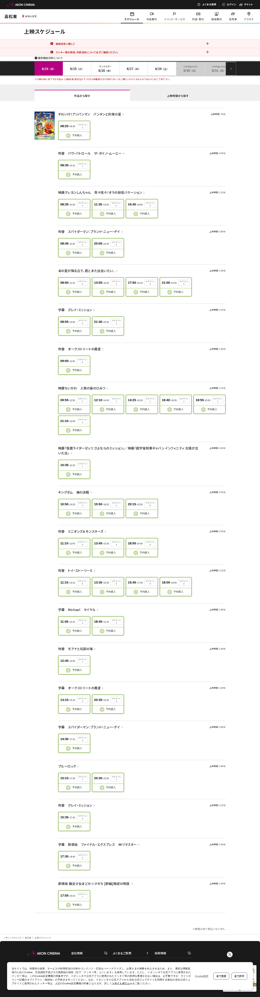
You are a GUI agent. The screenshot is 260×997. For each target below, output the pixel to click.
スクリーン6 (82, 361)
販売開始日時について (50, 58)
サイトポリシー (123, 983)
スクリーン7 (82, 165)
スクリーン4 (150, 282)
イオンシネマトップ (12, 937)
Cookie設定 (201, 976)
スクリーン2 (82, 243)
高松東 (28, 937)
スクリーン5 (116, 204)
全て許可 (239, 976)
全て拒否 (221, 976)
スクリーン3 (82, 204)
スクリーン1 (82, 126)
